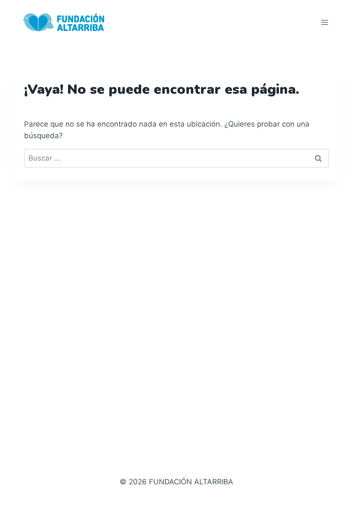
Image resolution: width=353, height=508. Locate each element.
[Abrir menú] (324, 22)
